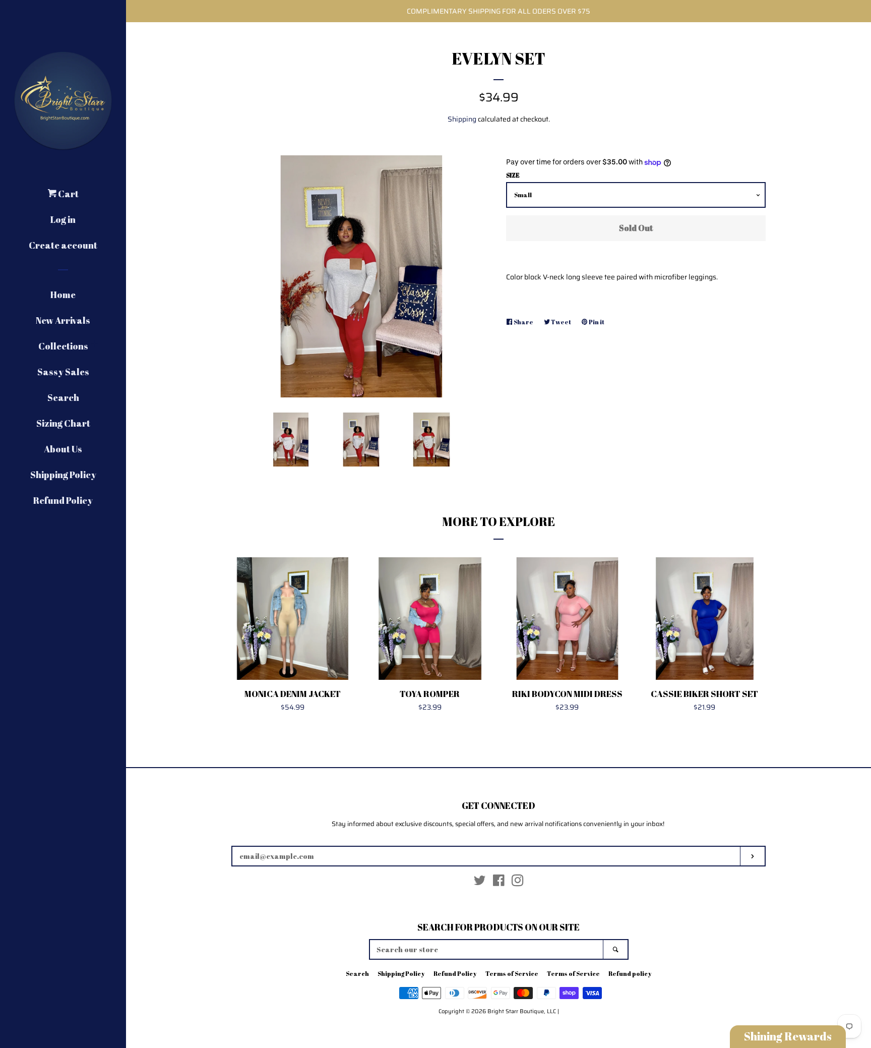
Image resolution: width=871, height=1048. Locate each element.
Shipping (462, 119)
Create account (63, 245)
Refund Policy (63, 500)
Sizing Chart (63, 423)
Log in (63, 219)
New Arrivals (63, 320)
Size (513, 175)
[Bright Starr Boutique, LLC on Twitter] (480, 882)
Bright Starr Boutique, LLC (521, 1011)
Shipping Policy (63, 475)
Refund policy (630, 973)
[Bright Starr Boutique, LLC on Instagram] (518, 882)
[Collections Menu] (94, 344)
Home (63, 294)
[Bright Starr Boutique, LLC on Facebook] (498, 882)
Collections (63, 346)
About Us (63, 449)
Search (63, 397)
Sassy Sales (63, 372)
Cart (67, 194)
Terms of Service (511, 973)
